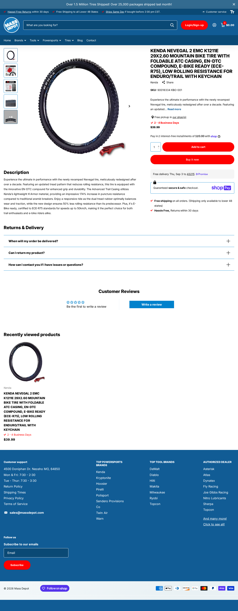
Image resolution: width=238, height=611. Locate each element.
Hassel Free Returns (19, 11)
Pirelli (100, 489)
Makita (154, 486)
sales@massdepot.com (27, 512)
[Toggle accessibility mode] (232, 11)
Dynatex (209, 480)
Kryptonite (103, 478)
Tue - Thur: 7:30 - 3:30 (20, 480)
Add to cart (198, 146)
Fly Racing (210, 486)
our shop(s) (179, 117)
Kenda (154, 82)
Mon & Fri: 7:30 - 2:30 (19, 475)
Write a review (151, 304)
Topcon (155, 504)
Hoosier (101, 483)
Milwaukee (157, 492)
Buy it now (192, 159)
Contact (91, 40)
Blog (80, 40)
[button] (159, 143)
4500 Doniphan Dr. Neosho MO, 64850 (32, 469)
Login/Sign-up (194, 25)
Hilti (152, 480)
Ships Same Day (115, 11)
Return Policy (13, 486)
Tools (33, 40)
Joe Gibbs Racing (215, 492)
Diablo (154, 475)
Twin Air (102, 513)
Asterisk (208, 469)
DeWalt (155, 469)
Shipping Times (15, 492)
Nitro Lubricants (214, 498)
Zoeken (172, 25)
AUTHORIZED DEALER (217, 462)
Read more (174, 109)
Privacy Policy (14, 498)
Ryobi (154, 498)
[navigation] (11, 55)
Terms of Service (16, 504)
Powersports (50, 40)
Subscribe (17, 565)
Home (7, 40)
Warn (100, 518)
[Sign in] (214, 25)
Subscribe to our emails (21, 544)
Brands (19, 40)
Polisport (102, 495)
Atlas (206, 475)
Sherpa (208, 504)
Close (234, 4)
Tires (68, 40)
